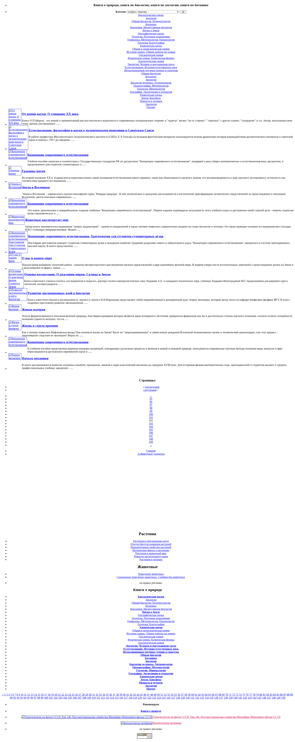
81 (264, 694)
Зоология (151, 79)
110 (94, 697)
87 (284, 694)
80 (260, 694)
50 (158, 694)
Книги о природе (151, 711)
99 (151, 411)
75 (243, 694)
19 (52, 694)
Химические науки (151, 45)
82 (267, 694)
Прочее (151, 107)
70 (226, 694)
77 (250, 694)
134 (207, 697)
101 (151, 417)
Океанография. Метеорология (151, 85)
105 (151, 429)
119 (135, 697)
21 (59, 694)
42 (131, 694)
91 (14, 697)
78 (254, 694)
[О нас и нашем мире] (15, 260)
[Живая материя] (15, 309)
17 (45, 694)
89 (291, 694)
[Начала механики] (15, 357)
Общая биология (151, 73)
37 (114, 694)
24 (69, 694)
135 (211, 697)
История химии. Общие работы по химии (151, 52)
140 (235, 697)
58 (185, 694)
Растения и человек (151, 559)
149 (278, 697)
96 (151, 402)
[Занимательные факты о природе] (84, 13)
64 (206, 694)
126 (168, 697)
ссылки (147, 740)
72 (233, 694)
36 (110, 694)
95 (151, 398)
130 (188, 697)
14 (35, 694)
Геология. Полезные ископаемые (151, 36)
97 (151, 405)
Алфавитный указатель (151, 453)
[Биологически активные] (136, 723)
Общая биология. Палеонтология (151, 602)
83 (271, 694)
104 (151, 426)
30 (90, 694)
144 (254, 697)
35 (107, 694)
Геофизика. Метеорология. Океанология (150, 39)
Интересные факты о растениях (150, 550)
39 (121, 694)
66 (213, 694)
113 (107, 697)
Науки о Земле (151, 30)
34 (103, 694)
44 (138, 694)
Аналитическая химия (151, 61)
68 (220, 694)
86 (281, 694)
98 (151, 408)
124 (159, 697)
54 (172, 694)
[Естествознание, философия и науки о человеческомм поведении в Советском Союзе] (18, 148)
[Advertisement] (147, 493)
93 (21, 697)
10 (22, 694)
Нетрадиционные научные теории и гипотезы (151, 70)
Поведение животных (151, 574)
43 (134, 694)
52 (165, 694)
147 (269, 697)
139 (231, 697)
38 (117, 694)
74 (240, 694)
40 (124, 694)
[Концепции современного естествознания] (17, 157)
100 (151, 414)
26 (76, 694)
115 (117, 697)
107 (151, 435)
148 (274, 697)
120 (140, 697)
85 (278, 694)
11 (25, 694)
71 (230, 694)
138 (226, 697)
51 (161, 694)
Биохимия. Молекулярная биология (151, 27)
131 (192, 697)
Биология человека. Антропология (151, 82)
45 (141, 694)
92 (18, 697)
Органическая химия (151, 55)
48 (151, 694)
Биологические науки (151, 596)
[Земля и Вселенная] (15, 187)
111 (98, 697)
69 (223, 694)
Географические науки (151, 33)
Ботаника (150, 24)
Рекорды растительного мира (151, 556)
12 (28, 694)
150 (283, 697)
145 (259, 697)
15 (39, 694)
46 (144, 694)
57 (182, 694)
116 (121, 697)
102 (56, 697)
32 (97, 694)
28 (83, 694)
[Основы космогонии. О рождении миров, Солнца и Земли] (16, 286)
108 (151, 438)
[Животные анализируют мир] (16, 222)
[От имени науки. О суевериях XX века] (15, 122)
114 (112, 697)
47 (148, 694)
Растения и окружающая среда (151, 541)
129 (183, 697)
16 (42, 694)
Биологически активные (167, 723)
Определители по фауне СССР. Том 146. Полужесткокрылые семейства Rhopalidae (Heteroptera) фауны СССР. (217, 717)
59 (189, 694)
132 (197, 697)
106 (151, 432)
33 (100, 694)
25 (73, 694)
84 (274, 694)
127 (173, 697)
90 (11, 697)
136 (216, 697)
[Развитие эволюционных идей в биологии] (18, 299)
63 (202, 694)
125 (164, 697)
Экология (151, 104)
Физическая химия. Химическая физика (151, 58)
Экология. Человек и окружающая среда (151, 64)
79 (257, 694)
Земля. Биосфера (151, 98)
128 (178, 697)
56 (179, 694)
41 (127, 694)
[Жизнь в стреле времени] (15, 328)
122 (149, 697)
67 (216, 694)
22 (62, 694)
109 (151, 441)
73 (237, 694)
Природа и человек (151, 101)
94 (25, 697)
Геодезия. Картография (151, 42)
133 (202, 697)
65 (209, 694)
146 (264, 697)
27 (80, 694)
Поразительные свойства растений (151, 547)
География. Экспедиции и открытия (151, 91)
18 (49, 694)
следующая (149, 390)
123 (154, 697)
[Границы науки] (15, 173)
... (151, 395)
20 (56, 694)
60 (192, 694)
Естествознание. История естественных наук (151, 67)
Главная (151, 450)
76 (247, 694)
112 (103, 697)
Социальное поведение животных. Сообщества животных (151, 577)
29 (86, 694)
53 (168, 694)
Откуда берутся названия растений (151, 544)
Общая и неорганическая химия (151, 48)
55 (175, 694)
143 (250, 697)
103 (151, 423)
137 (221, 697)
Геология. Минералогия (151, 88)
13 (32, 694)
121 (145, 697)
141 (240, 697)
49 (155, 694)
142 (245, 697)
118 (130, 697)
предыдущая (152, 387)
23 (66, 694)
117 (126, 697)
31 (93, 694)
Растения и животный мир (150, 553)
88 (288, 694)
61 (196, 694)
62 (199, 694)
